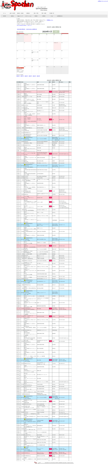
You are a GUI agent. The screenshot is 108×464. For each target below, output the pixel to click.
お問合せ (99, 1)
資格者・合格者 (20, 13)
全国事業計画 (59, 16)
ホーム (4, 13)
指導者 (36, 16)
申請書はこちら (50, 20)
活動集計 (28, 13)
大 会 (52, 16)
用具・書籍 (44, 13)
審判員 (44, 16)
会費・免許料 (12, 13)
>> (56, 31)
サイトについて (105, 1)
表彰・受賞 (36, 13)
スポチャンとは (28, 16)
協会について (20, 16)
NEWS (4, 16)
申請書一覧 (52, 13)
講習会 (12, 16)
